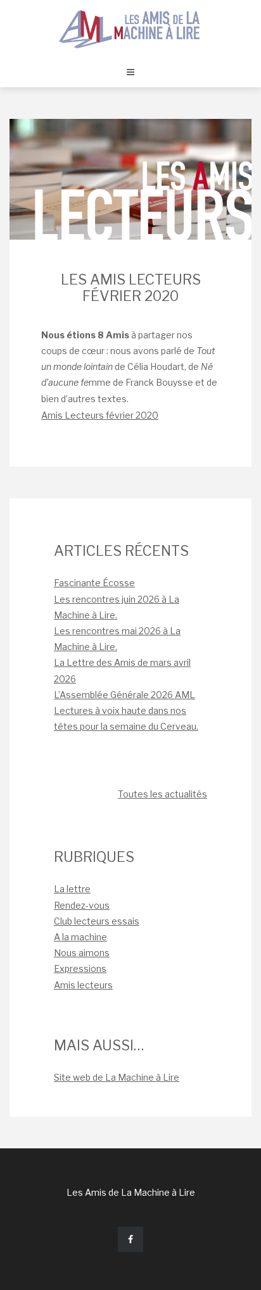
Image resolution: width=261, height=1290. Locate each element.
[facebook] (130, 1239)
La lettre (72, 888)
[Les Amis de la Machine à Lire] (130, 28)
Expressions (80, 968)
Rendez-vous (82, 905)
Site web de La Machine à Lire (116, 1077)
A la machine (80, 936)
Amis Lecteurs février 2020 (99, 415)
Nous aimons (82, 952)
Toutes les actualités (162, 794)
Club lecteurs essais (96, 921)
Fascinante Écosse (94, 582)
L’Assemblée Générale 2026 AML (124, 694)
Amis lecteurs (83, 985)
